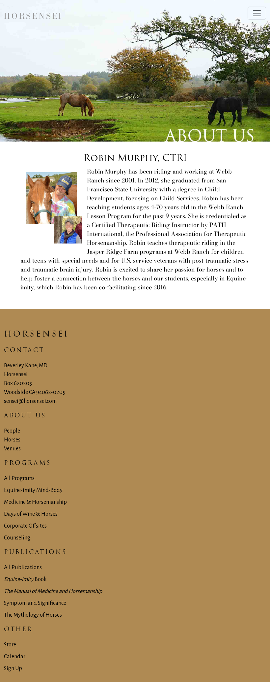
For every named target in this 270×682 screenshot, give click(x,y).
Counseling (17, 538)
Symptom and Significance (35, 603)
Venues (12, 449)
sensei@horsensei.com (30, 401)
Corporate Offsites (25, 526)
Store (10, 645)
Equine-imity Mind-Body (33, 490)
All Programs (19, 478)
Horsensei (36, 335)
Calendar (14, 657)
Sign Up (13, 668)
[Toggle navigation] (257, 13)
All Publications (23, 567)
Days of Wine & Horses (31, 514)
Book (25, 579)
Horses (12, 440)
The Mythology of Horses (33, 615)
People (12, 431)
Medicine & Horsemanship (35, 502)
